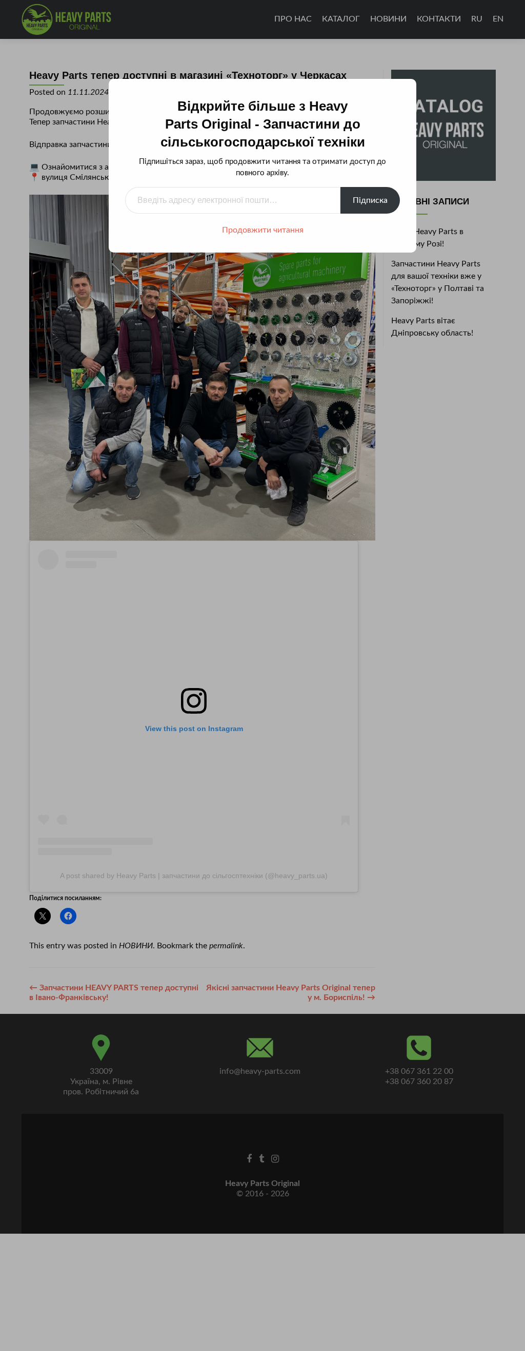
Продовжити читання (263, 230)
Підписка (370, 200)
